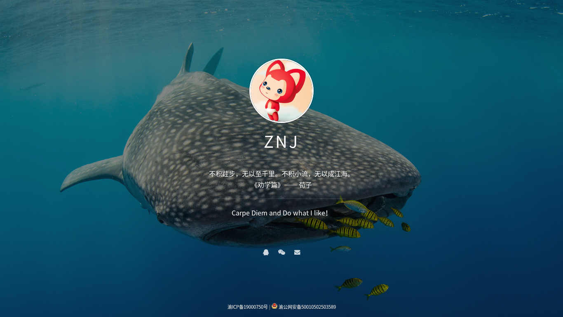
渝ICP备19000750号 (248, 306)
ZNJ (281, 141)
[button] (265, 252)
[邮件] (297, 252)
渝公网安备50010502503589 (307, 306)
